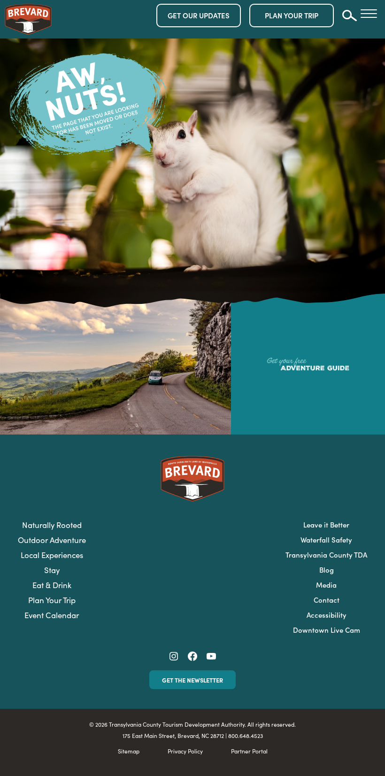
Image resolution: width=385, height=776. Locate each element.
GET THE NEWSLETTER (192, 679)
